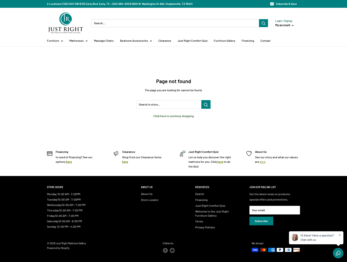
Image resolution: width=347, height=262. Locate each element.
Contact (265, 40)
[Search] (263, 23)
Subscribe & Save (286, 3)
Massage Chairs (104, 40)
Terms (199, 221)
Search (199, 194)
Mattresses (76, 40)
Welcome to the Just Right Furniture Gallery (212, 213)
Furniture (53, 40)
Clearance (164, 40)
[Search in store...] (206, 104)
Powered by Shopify (58, 248)
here (262, 161)
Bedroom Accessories (134, 40)
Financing (248, 40)
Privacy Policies (205, 227)
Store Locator (149, 199)
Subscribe (261, 221)
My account (283, 25)
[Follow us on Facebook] (165, 250)
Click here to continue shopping (173, 116)
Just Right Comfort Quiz (192, 40)
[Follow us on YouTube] (172, 250)
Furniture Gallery (224, 40)
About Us (147, 194)
